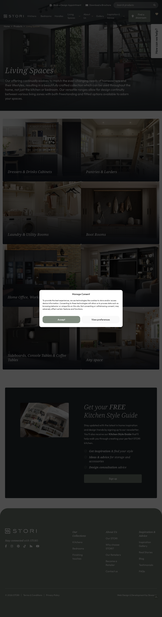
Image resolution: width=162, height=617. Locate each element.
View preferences (100, 319)
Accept (61, 319)
